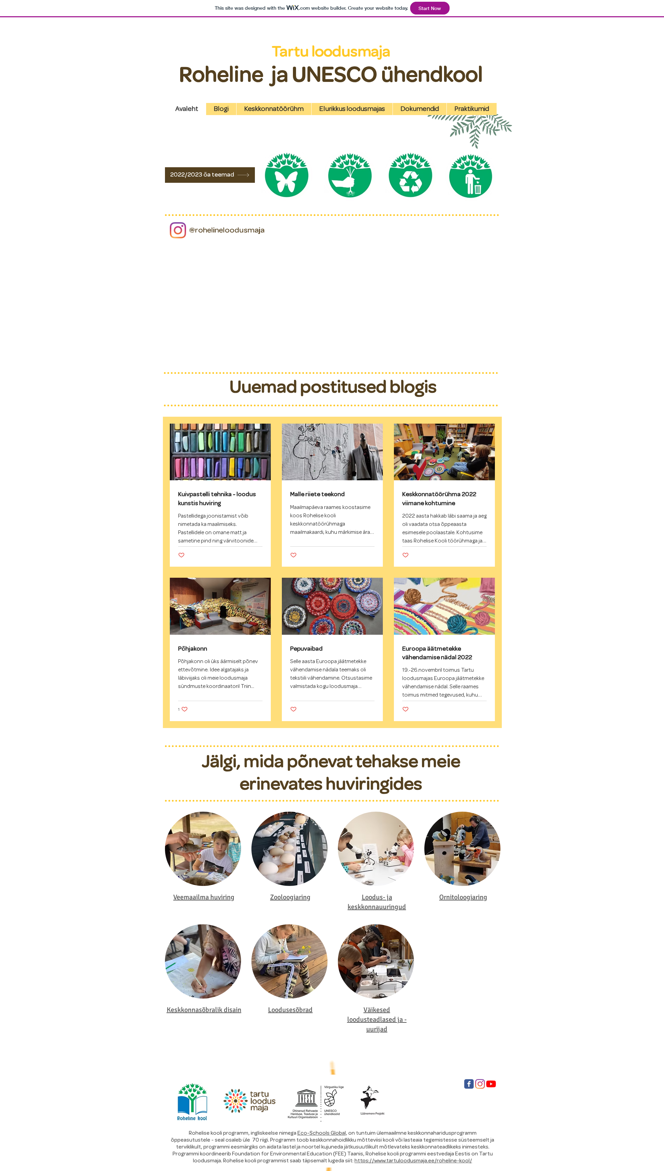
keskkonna (363, 907)
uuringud (392, 907)
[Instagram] (178, 230)
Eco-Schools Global (321, 1133)
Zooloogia (284, 897)
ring (305, 897)
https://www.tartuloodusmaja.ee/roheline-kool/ (413, 1160)
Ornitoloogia (457, 897)
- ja (387, 897)
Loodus (372, 897)
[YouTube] (491, 1084)
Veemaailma (191, 897)
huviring (222, 897)
